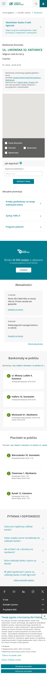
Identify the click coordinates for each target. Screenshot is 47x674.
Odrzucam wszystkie (23, 671)
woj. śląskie (17, 365)
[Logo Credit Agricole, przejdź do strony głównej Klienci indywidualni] (16, 4)
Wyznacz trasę (23, 181)
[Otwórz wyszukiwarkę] (36, 3)
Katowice (27, 365)
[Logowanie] (43, 3)
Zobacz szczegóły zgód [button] (11, 655)
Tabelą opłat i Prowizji (26, 82)
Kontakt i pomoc (24, 13)
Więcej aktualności (35, 344)
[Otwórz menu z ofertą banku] (3, 3)
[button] (44, 616)
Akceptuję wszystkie (23, 666)
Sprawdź (23, 270)
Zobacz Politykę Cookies (11, 660)
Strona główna (8, 13)
